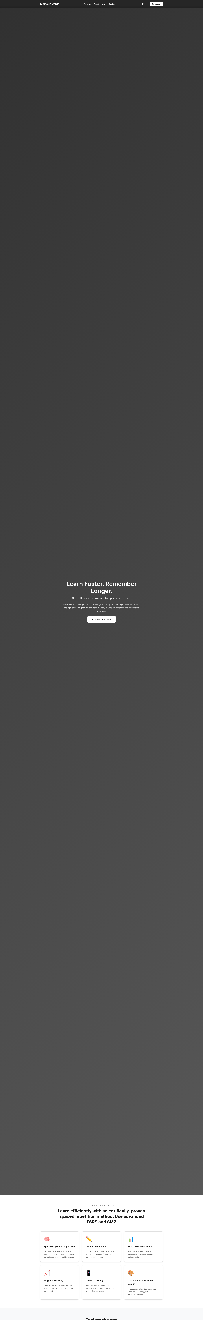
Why (104, 4)
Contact (112, 4)
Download (156, 4)
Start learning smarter (102, 619)
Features (87, 4)
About (96, 4)
